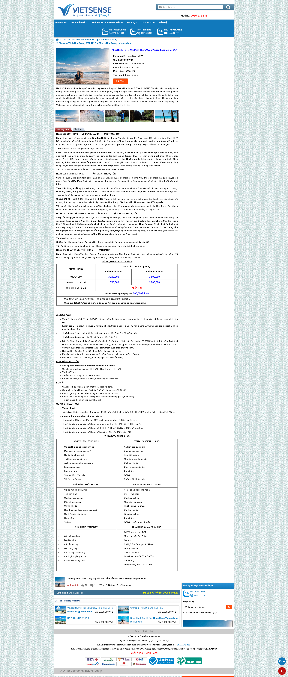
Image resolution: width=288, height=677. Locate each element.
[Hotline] (282, 671)
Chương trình (62, 129)
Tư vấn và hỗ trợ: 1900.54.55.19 (160, 592)
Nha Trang (143, 138)
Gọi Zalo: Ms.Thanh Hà (133, 31)
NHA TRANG (78, 174)
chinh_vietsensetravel (110, 33)
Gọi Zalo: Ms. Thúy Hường (160, 31)
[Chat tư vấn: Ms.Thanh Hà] (138, 33)
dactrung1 (165, 33)
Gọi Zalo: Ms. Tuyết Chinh (105, 31)
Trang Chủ (92, 10)
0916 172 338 (199, 15)
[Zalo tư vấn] (282, 661)
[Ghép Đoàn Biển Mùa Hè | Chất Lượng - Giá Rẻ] (57, 39)
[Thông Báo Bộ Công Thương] (161, 665)
